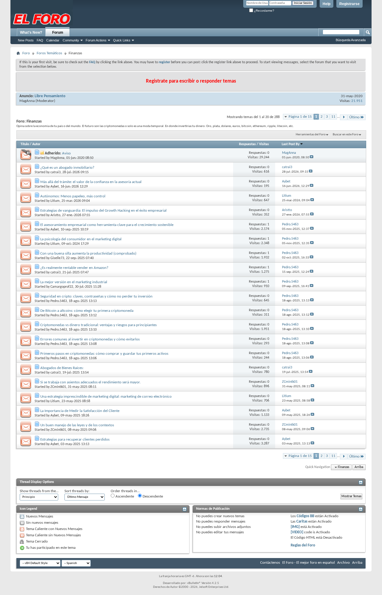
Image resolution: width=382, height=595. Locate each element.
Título (25, 144)
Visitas (264, 144)
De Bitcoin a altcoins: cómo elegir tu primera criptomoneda (86, 311)
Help (326, 4)
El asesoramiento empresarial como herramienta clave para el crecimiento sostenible (106, 225)
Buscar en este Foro (345, 134)
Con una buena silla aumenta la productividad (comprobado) (88, 253)
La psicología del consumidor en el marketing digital (80, 239)
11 (333, 117)
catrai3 (55, 172)
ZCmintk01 (58, 387)
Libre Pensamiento (50, 96)
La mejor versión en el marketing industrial (73, 282)
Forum (57, 32)
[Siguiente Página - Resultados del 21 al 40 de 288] (343, 117)
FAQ (40, 40)
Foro (26, 53)
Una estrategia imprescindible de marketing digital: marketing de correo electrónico (106, 397)
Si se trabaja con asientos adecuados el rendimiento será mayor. (90, 382)
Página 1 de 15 (300, 117)
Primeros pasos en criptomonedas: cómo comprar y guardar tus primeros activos (104, 354)
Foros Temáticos (49, 53)
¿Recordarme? (263, 10)
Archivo (343, 563)
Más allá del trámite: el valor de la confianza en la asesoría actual (90, 182)
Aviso (66, 153)
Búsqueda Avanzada (351, 40)
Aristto (55, 215)
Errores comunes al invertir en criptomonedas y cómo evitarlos (90, 339)
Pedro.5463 (58, 301)
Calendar (52, 40)
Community (71, 40)
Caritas (301, 521)
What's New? (31, 32)
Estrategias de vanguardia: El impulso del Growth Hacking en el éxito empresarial (103, 211)
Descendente (152, 496)
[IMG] (295, 527)
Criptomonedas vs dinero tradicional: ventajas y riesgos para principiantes (98, 325)
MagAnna (27, 101)
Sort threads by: (77, 491)
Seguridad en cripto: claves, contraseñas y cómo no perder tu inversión (96, 296)
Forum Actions (96, 40)
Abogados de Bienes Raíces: (62, 368)
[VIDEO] (297, 532)
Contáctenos (270, 563)
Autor (36, 144)
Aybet (54, 186)
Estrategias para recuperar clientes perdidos (75, 439)
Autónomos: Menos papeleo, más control (72, 196)
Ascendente (124, 496)
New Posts (26, 40)
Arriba (359, 467)
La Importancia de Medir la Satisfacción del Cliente (79, 411)
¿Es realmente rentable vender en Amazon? (74, 268)
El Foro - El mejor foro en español (308, 563)
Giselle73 (57, 258)
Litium (55, 201)
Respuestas (247, 144)
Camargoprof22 (61, 287)
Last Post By (291, 144)
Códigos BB (305, 516)
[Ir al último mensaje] (311, 157)
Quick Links (121, 40)
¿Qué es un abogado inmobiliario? (67, 168)
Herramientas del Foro (311, 134)
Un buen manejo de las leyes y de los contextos (77, 425)
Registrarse (349, 4)
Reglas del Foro (303, 545)
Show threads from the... (39, 491)
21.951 (357, 101)
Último (354, 117)
